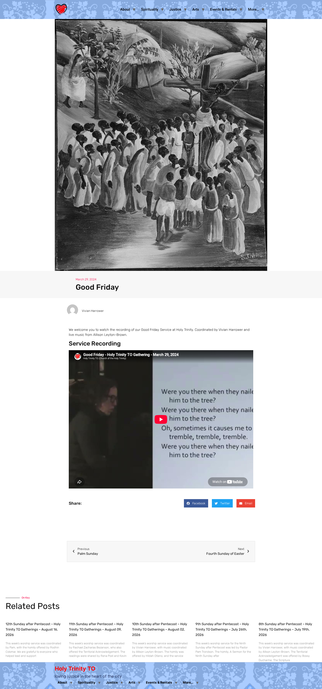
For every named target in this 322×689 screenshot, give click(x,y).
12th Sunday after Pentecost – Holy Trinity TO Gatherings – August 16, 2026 (33, 629)
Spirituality (149, 9)
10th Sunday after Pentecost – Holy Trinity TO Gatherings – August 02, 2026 (159, 629)
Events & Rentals (223, 9)
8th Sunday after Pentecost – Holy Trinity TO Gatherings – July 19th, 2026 (285, 629)
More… (253, 9)
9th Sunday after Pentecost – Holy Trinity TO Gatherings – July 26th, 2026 (222, 629)
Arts (195, 9)
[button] (196, 503)
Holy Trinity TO (75, 668)
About (125, 9)
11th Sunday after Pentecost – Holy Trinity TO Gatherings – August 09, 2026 (96, 629)
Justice (175, 9)
